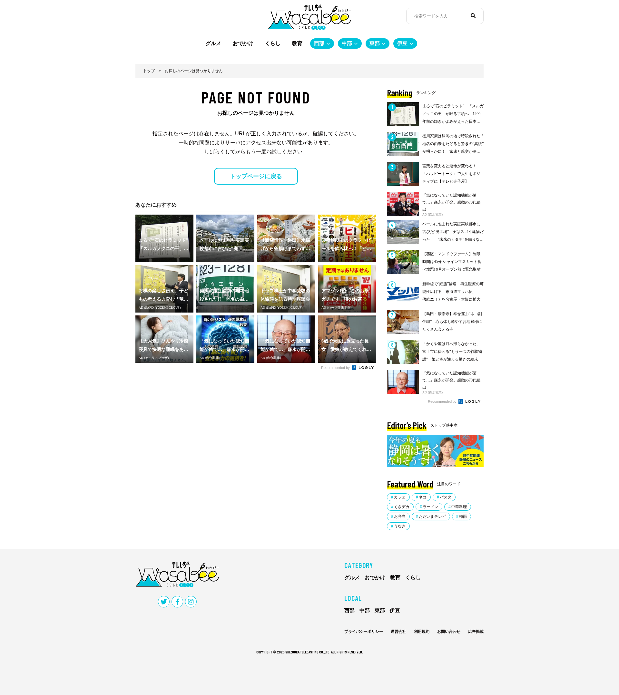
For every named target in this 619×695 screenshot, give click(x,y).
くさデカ (401, 507)
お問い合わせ (448, 631)
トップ (149, 71)
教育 (297, 43)
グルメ (213, 43)
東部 (374, 43)
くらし (272, 43)
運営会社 (398, 631)
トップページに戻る (256, 176)
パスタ (445, 497)
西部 (319, 43)
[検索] (473, 15)
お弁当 (400, 516)
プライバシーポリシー (363, 631)
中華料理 (459, 507)
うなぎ (400, 526)
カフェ (400, 497)
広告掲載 (476, 631)
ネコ (423, 497)
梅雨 (463, 516)
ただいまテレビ (432, 516)
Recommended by (336, 368)
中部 (347, 43)
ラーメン (430, 507)
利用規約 (421, 631)
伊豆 (402, 43)
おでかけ (243, 43)
